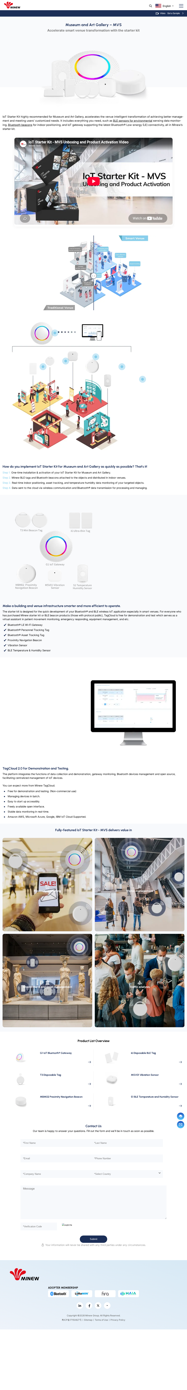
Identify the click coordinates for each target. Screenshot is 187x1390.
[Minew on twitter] (98, 1305)
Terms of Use (101, 1320)
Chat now (180, 1116)
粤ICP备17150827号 (72, 1320)
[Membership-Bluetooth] (58, 1293)
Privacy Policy (117, 1320)
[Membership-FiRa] (105, 1293)
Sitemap (88, 1320)
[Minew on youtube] (107, 1305)
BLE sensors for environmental (132, 120)
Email (180, 1124)
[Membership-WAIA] (128, 1293)
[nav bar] (179, 6)
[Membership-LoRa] (81, 1293)
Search (150, 6)
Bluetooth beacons (20, 125)
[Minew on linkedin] (80, 1305)
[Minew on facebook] (89, 1305)
